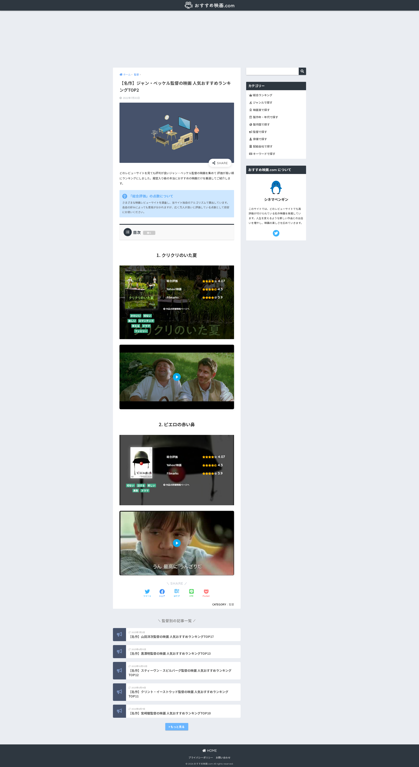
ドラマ (146, 326)
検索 (302, 71)
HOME (211, 751)
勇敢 (135, 490)
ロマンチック (146, 320)
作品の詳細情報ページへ (177, 308)
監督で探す (259, 132)
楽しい (132, 320)
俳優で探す (259, 139)
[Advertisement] (209, 39)
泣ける (141, 485)
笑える (135, 326)
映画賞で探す (261, 110)
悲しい (151, 485)
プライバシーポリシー (201, 757)
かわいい (136, 315)
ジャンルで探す (262, 102)
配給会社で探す (262, 146)
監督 (231, 604)
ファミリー (141, 331)
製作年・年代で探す (265, 117)
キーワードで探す (263, 154)
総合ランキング (262, 95)
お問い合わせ (223, 757)
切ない (147, 315)
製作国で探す (261, 124)
